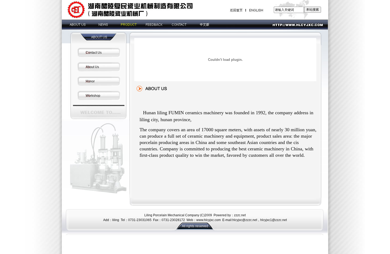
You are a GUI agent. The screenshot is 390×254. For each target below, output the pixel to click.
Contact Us (94, 52)
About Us (92, 67)
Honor (90, 81)
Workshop (93, 96)
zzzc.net (240, 215)
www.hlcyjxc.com (208, 220)
